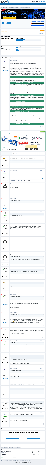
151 (42, 39)
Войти (33, 438)
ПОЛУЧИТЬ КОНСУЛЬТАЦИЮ (33, 142)
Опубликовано (13, 60)
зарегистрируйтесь (17, 82)
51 (42, 50)
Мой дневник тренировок (5, 70)
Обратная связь (25, 462)
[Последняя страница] (7, 57)
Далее (6, 57)
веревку (16, 408)
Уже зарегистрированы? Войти (36, 1)
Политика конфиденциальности (19, 462)
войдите (22, 82)
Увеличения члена (3, 454)
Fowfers (35, 63)
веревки (25, 109)
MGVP (38, 138)
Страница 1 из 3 (11, 57)
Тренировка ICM (26, 180)
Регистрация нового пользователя (13, 438)
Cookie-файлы (29, 462)
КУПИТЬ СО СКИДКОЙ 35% (23, 142)
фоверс (25, 158)
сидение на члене (34, 332)
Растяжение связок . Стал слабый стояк (6, 451)
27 (42, 49)
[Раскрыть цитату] (11, 160)
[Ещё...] (43, 60)
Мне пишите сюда (31, 180)
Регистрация (43, 1)
